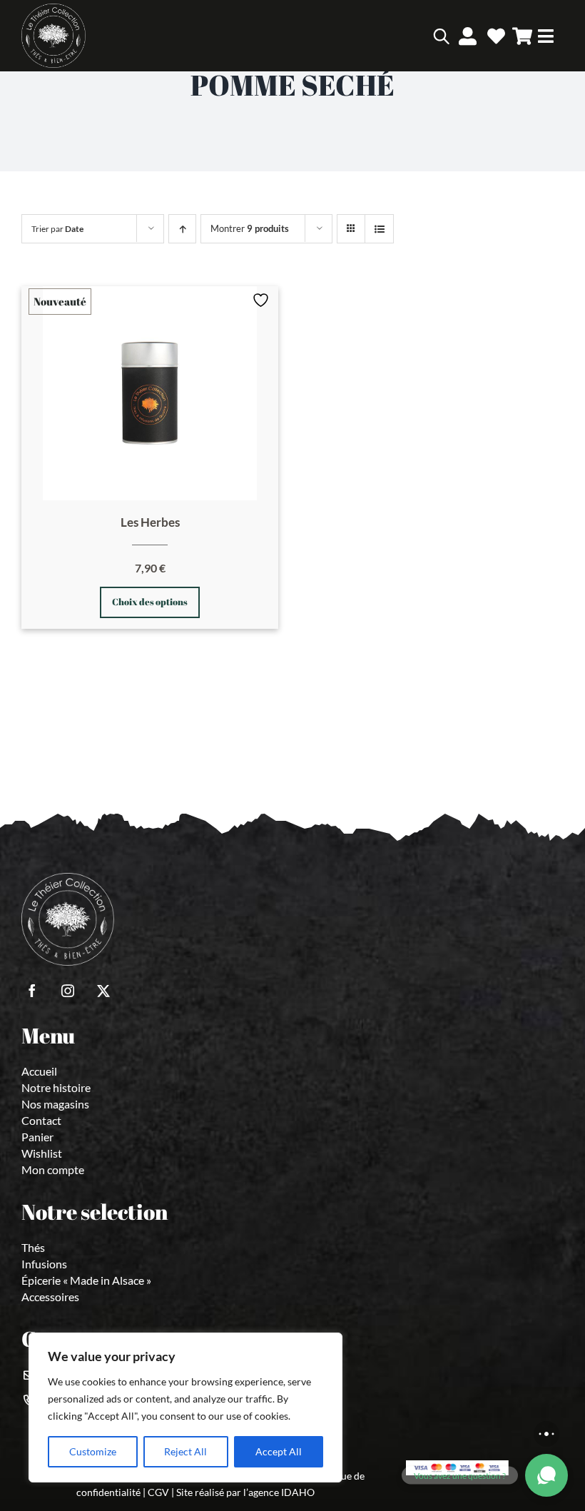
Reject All (185, 1451)
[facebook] (32, 990)
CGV (158, 1492)
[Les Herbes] (150, 393)
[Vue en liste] (379, 229)
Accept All (278, 1451)
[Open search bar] (441, 36)
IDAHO (298, 1492)
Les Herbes (150, 522)
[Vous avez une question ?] (546, 1475)
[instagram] (67, 990)
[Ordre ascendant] (182, 228)
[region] (185, 1407)
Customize (92, 1451)
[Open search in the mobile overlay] (420, 35)
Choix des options (150, 601)
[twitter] (103, 990)
